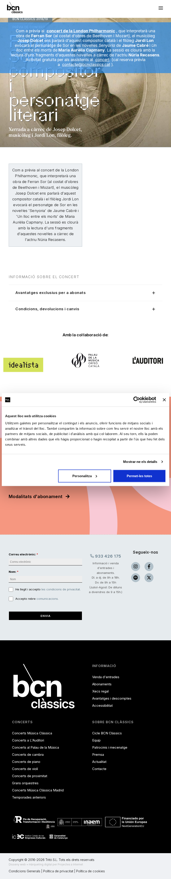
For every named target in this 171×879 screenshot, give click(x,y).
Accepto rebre (37, 598)
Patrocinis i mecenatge (109, 747)
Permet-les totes (139, 476)
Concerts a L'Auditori (28, 740)
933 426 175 (107, 556)
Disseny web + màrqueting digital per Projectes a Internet (46, 864)
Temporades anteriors (29, 797)
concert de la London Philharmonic (81, 31)
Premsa (98, 754)
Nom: (12, 571)
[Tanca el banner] (164, 399)
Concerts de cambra (28, 754)
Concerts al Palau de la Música (35, 747)
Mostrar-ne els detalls (140, 462)
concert (102, 59)
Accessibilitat (102, 705)
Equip (96, 740)
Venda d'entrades (105, 677)
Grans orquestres (25, 783)
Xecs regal (100, 691)
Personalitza (82, 476)
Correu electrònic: (22, 554)
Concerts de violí (25, 769)
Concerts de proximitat (29, 776)
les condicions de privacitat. (61, 589)
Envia (46, 616)
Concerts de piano (26, 762)
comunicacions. (48, 598)
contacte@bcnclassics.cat (86, 64)
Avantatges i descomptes (111, 698)
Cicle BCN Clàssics (107, 733)
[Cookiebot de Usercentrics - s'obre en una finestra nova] (136, 399)
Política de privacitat (58, 871)
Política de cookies (90, 871)
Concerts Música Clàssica (32, 733)
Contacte (99, 769)
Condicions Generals (24, 871)
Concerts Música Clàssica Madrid (38, 790)
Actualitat (99, 762)
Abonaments (102, 684)
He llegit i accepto (48, 589)
